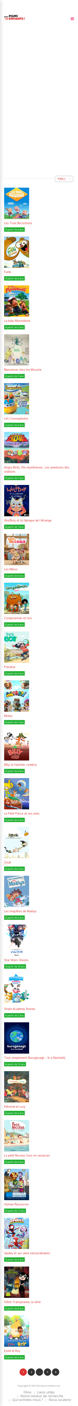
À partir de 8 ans (14, 1308)
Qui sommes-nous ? (27, 1399)
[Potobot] (16, 662)
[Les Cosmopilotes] (16, 413)
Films (27, 1392)
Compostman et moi (18, 618)
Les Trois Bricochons (18, 223)
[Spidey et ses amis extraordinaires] (16, 1248)
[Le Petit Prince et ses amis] (16, 808)
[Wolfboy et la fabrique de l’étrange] (16, 515)
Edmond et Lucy (14, 1106)
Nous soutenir (60, 1399)
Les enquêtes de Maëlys (20, 911)
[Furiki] (16, 267)
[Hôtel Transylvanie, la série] (16, 1297)
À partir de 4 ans (14, 229)
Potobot (9, 667)
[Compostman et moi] (16, 613)
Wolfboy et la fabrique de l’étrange (28, 520)
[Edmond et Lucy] (16, 1101)
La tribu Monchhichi (17, 321)
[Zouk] (16, 857)
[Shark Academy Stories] (16, 1004)
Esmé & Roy (12, 1351)
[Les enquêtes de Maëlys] (16, 906)
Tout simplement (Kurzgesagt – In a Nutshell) (34, 1057)
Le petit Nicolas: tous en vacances (27, 1155)
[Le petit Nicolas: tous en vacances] (16, 1150)
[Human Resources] (16, 1199)
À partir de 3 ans (14, 1113)
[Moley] (16, 710)
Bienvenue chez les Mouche (23, 369)
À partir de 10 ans (15, 966)
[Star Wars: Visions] (16, 955)
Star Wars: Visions (16, 960)
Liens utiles (46, 1392)
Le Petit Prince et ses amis (22, 813)
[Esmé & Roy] (16, 1346)
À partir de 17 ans (15, 1210)
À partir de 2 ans (14, 1015)
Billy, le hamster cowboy (20, 764)
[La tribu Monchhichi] (16, 316)
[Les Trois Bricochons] (16, 218)
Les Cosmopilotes (16, 418)
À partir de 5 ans (14, 327)
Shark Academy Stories (19, 1009)
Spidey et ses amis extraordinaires (27, 1253)
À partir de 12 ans (15, 1064)
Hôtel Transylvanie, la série (22, 1302)
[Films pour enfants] (14, 20)
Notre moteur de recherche (41, 1396)
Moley (8, 716)
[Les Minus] (16, 564)
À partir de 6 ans (14, 278)
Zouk (7, 862)
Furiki (7, 272)
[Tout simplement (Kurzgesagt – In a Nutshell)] (16, 1052)
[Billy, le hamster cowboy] (16, 759)
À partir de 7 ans (14, 376)
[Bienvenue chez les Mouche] (16, 364)
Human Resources (16, 1204)
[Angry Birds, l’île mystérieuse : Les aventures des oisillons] (16, 462)
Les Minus (10, 569)
